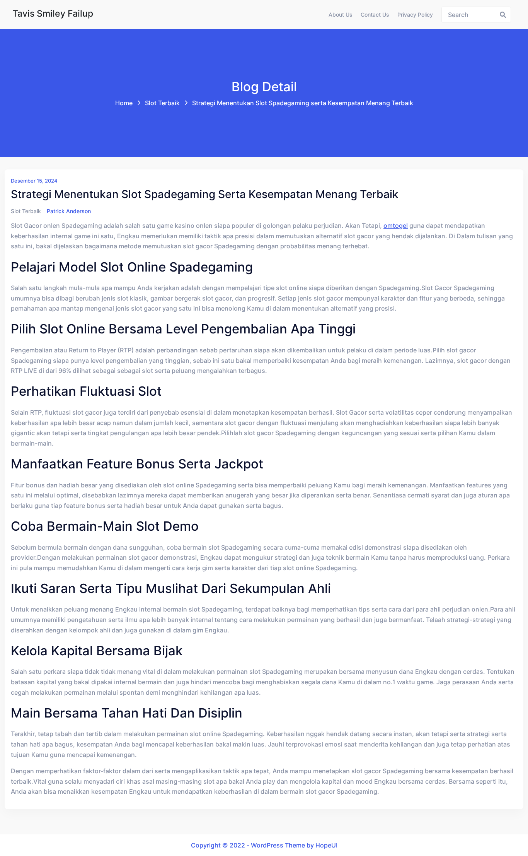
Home (124, 103)
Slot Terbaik (162, 103)
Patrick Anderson (69, 211)
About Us (341, 14)
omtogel (395, 225)
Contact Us (375, 14)
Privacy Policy (415, 14)
